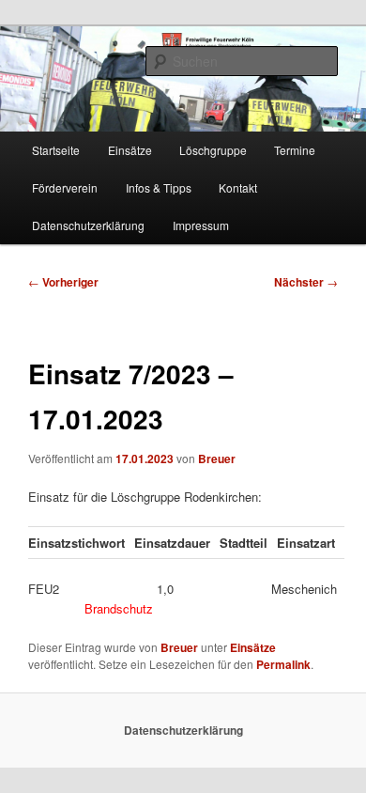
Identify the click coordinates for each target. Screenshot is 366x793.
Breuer (217, 458)
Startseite (56, 150)
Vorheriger (63, 281)
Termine (294, 150)
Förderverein (65, 187)
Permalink (283, 664)
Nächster (306, 281)
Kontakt (238, 187)
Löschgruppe (213, 150)
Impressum (201, 225)
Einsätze (130, 150)
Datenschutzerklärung (88, 225)
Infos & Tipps (158, 187)
